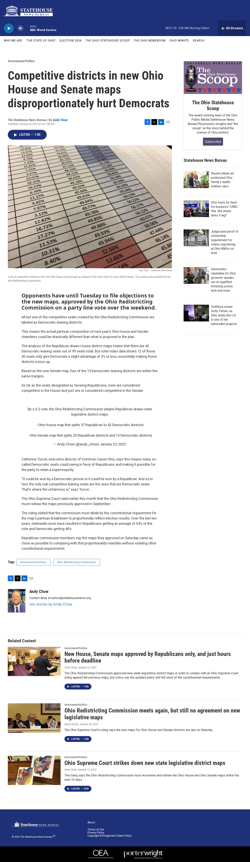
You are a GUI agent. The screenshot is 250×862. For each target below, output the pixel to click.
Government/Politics (21, 61)
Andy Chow (60, 120)
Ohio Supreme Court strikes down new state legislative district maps (144, 762)
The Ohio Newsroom (150, 40)
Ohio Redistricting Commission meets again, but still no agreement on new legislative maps (152, 714)
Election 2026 (71, 40)
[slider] (26, 28)
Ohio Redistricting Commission (76, 562)
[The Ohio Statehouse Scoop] (213, 77)
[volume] (20, 28)
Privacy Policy (96, 832)
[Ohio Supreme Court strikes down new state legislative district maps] (34, 770)
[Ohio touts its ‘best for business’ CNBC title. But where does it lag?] (196, 208)
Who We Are (13, 40)
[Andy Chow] (16, 600)
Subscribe (213, 141)
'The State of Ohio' (41, 40)
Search (198, 40)
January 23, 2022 (113, 444)
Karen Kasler (71, 724)
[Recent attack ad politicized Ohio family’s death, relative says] (196, 179)
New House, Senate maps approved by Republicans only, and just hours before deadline (147, 657)
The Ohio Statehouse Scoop (108, 40)
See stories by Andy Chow (50, 604)
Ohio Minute (179, 40)
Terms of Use (96, 829)
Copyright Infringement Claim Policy (110, 835)
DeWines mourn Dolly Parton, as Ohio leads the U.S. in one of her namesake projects (224, 315)
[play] (9, 28)
